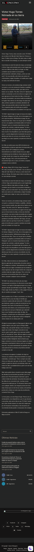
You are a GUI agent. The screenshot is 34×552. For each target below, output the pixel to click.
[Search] (30, 431)
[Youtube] (14, 530)
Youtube (19, 530)
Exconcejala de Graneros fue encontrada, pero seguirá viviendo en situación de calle (13, 451)
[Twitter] (12, 526)
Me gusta (29, 475)
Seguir (30, 479)
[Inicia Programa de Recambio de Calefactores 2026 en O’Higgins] (29, 467)
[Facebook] (7, 522)
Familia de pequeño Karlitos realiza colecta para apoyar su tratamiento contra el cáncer (13, 443)
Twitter (17, 526)
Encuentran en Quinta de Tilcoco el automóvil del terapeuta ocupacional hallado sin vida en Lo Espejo (11, 458)
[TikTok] (3, 526)
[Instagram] (18, 522)
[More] (26, 47)
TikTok (7, 526)
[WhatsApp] (22, 526)
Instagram (23, 523)
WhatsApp (27, 526)
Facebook (12, 523)
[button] (17, 419)
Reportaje (4, 19)
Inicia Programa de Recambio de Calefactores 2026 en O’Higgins (10, 467)
